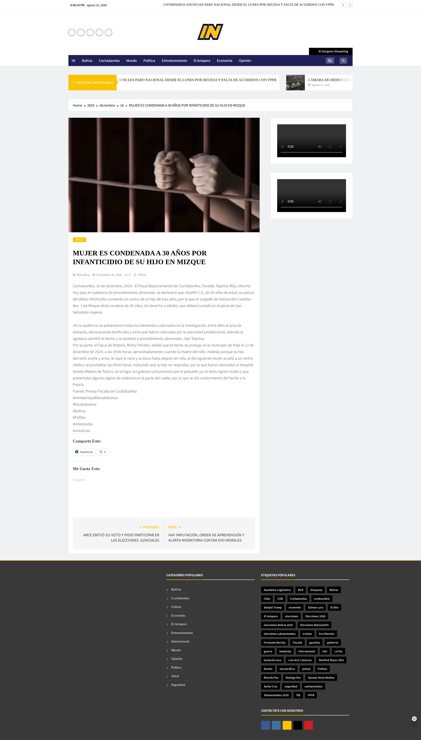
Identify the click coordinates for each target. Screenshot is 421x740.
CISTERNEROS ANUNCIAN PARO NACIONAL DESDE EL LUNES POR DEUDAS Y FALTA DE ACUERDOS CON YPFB (248, 4)
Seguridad (178, 685)
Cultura (176, 606)
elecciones (291, 616)
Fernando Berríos (274, 642)
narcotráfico (287, 668)
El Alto (334, 607)
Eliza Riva (83, 275)
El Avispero (202, 60)
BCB (300, 590)
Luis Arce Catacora (300, 660)
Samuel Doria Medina (321, 677)
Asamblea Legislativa (277, 590)
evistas (307, 633)
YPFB (311, 695)
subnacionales (314, 686)
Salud (175, 676)
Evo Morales (326, 633)
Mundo (131, 60)
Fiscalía (297, 642)
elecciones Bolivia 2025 (278, 625)
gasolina (314, 642)
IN (73, 60)
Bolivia (87, 60)
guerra (268, 651)
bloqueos (316, 590)
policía (306, 668)
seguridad (291, 686)
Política (149, 60)
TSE (298, 695)
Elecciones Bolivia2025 (314, 625)
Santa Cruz (270, 686)
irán (324, 651)
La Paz (338, 651)
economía (295, 607)
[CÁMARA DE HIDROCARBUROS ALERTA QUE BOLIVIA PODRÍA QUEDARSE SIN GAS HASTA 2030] (281, 82)
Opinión (245, 60)
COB (280, 598)
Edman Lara (315, 607)
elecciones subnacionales (280, 633)
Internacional (180, 641)
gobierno (332, 642)
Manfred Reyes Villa (331, 660)
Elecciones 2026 (315, 616)
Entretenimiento (174, 60)
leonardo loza (272, 660)
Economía (224, 60)
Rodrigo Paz (293, 677)
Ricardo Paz (271, 677)
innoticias (285, 651)
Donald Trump (273, 607)
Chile (267, 598)
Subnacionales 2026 (276, 695)
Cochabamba (109, 60)
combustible (322, 598)
